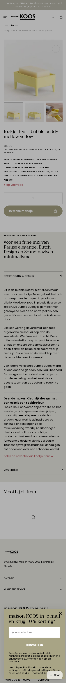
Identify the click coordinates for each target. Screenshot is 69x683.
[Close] (60, 614)
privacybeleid (17, 658)
